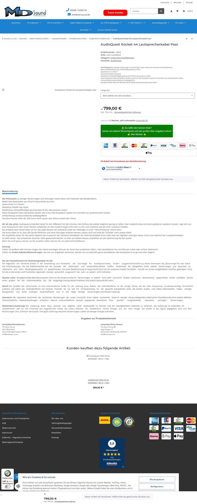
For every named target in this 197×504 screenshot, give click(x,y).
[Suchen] (161, 11)
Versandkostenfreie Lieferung (65, 501)
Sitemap (55, 437)
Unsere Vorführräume (107, 30)
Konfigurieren (157, 486)
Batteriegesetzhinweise (12, 442)
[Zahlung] (149, 149)
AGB (4, 423)
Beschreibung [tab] (10, 191)
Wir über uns (57, 418)
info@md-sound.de (81, 14)
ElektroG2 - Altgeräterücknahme (16, 437)
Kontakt (189, 2)
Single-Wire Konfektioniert (122, 58)
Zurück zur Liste (10, 38)
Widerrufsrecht (9, 428)
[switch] (7, 486)
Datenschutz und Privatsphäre (15, 418)
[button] (171, 11)
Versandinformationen (61, 428)
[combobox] (148, 96)
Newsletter (56, 432)
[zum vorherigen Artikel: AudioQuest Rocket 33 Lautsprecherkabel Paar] (186, 38)
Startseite (165, 2)
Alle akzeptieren (157, 479)
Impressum (7, 432)
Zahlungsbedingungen (61, 423)
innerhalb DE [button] (142, 120)
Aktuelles (177, 2)
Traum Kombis (115, 12)
